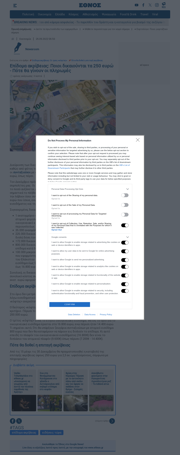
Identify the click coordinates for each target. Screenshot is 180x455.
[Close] (138, 140)
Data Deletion (74, 314)
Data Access (90, 314)
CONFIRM (70, 304)
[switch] (125, 195)
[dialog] (90, 227)
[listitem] (90, 189)
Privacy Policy (106, 314)
